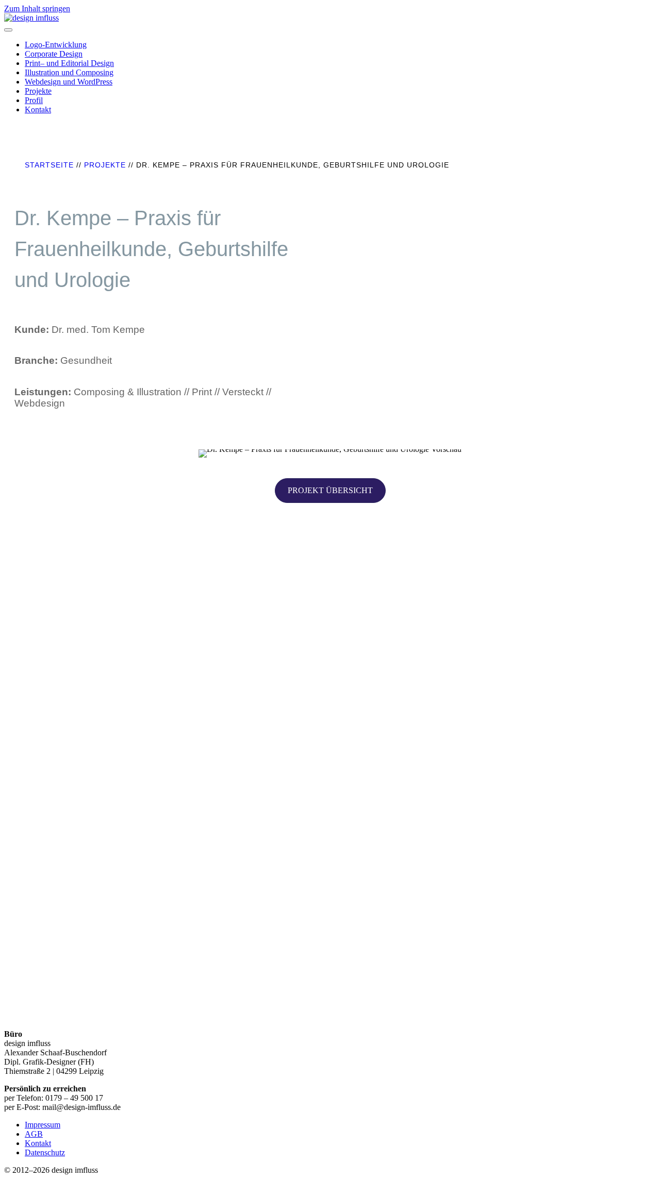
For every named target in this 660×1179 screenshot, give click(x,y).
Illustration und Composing (69, 72)
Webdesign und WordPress (68, 81)
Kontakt (38, 109)
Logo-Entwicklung (56, 44)
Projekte (38, 91)
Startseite (49, 165)
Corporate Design (53, 53)
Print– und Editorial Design (69, 63)
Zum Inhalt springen (37, 8)
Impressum (42, 1124)
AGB (34, 1134)
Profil (34, 100)
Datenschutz (45, 1152)
